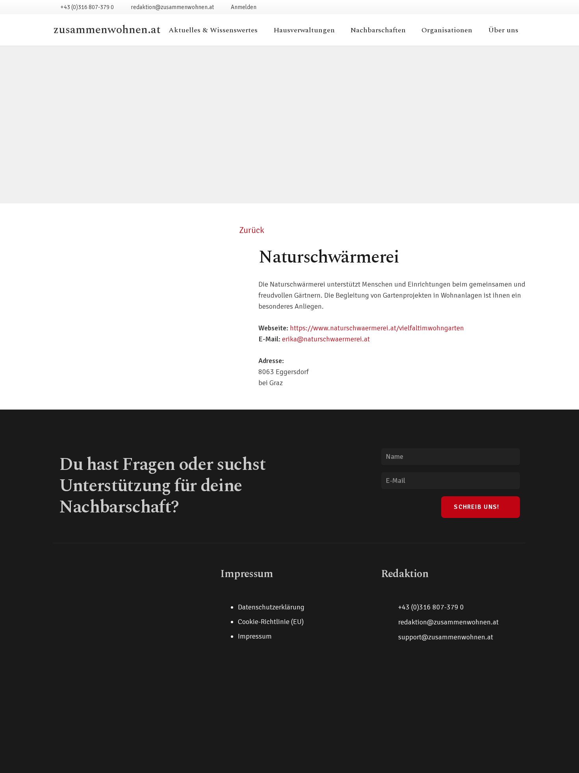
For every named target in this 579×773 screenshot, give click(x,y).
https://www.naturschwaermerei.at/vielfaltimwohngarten (377, 328)
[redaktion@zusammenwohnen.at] (389, 622)
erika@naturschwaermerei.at (326, 339)
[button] (341, 30)
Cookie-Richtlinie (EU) (271, 621)
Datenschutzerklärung (271, 607)
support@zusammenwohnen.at (445, 637)
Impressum (255, 636)
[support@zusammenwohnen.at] (389, 637)
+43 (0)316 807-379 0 (431, 607)
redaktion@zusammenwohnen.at (448, 622)
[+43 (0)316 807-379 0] (389, 607)
